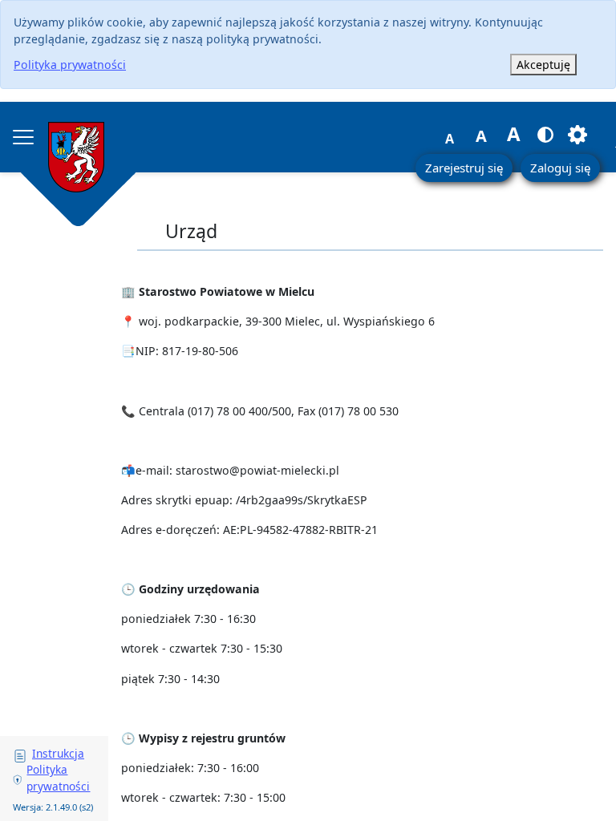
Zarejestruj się (464, 168)
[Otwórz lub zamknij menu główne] (23, 137)
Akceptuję (543, 64)
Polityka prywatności (70, 64)
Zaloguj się (560, 168)
